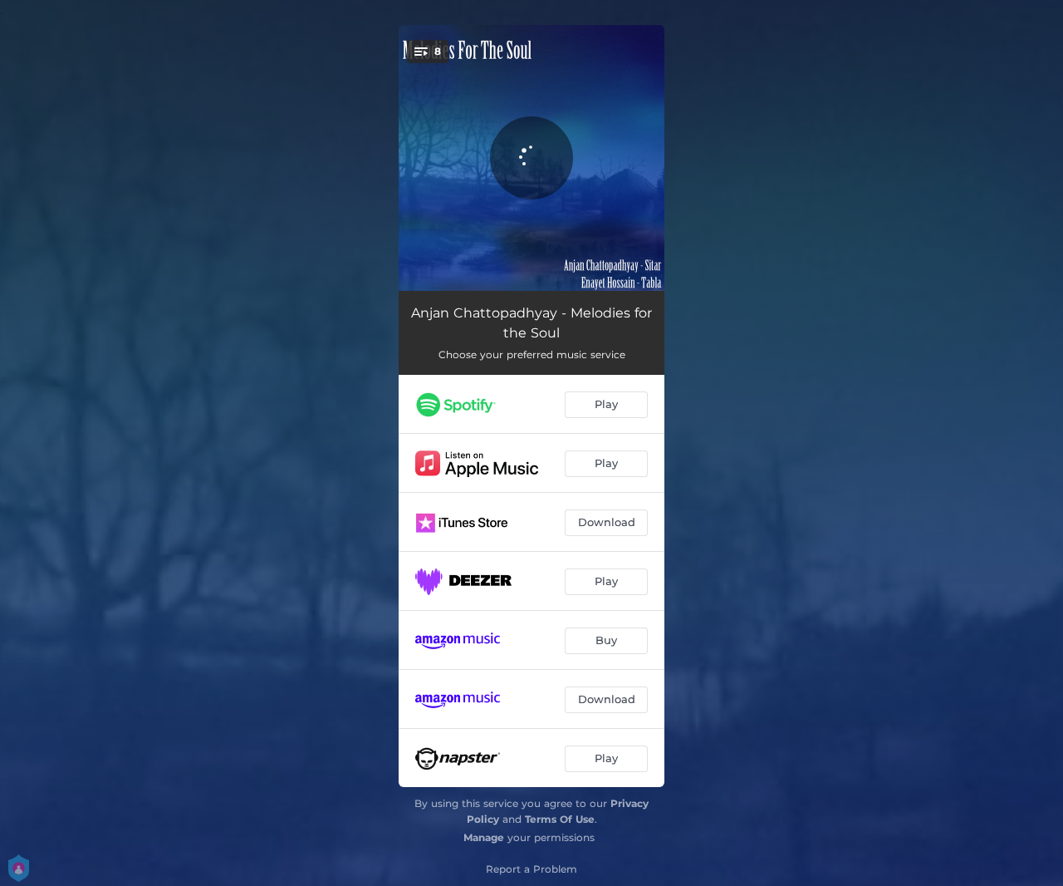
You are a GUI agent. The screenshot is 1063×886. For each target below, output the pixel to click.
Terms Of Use (560, 819)
